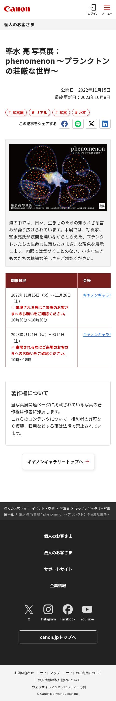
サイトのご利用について (84, 672)
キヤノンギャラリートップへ (55, 461)
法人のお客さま (58, 552)
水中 (83, 112)
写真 (63, 112)
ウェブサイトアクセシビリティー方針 (59, 687)
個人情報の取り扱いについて (59, 679)
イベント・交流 (43, 508)
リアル (41, 112)
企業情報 (58, 585)
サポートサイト (58, 569)
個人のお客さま (19, 24)
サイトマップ (50, 672)
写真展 (18, 112)
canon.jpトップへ (58, 637)
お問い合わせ (24, 672)
